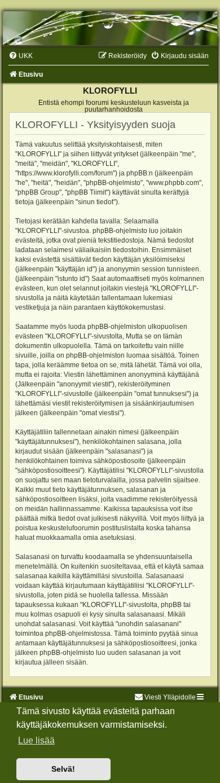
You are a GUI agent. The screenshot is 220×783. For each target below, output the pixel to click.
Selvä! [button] (63, 768)
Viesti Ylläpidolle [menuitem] (170, 697)
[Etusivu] (110, 28)
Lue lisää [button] (36, 740)
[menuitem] (20, 56)
